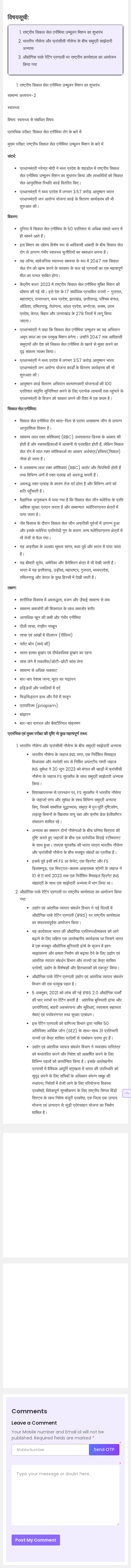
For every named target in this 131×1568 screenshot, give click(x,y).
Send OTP (104, 1449)
